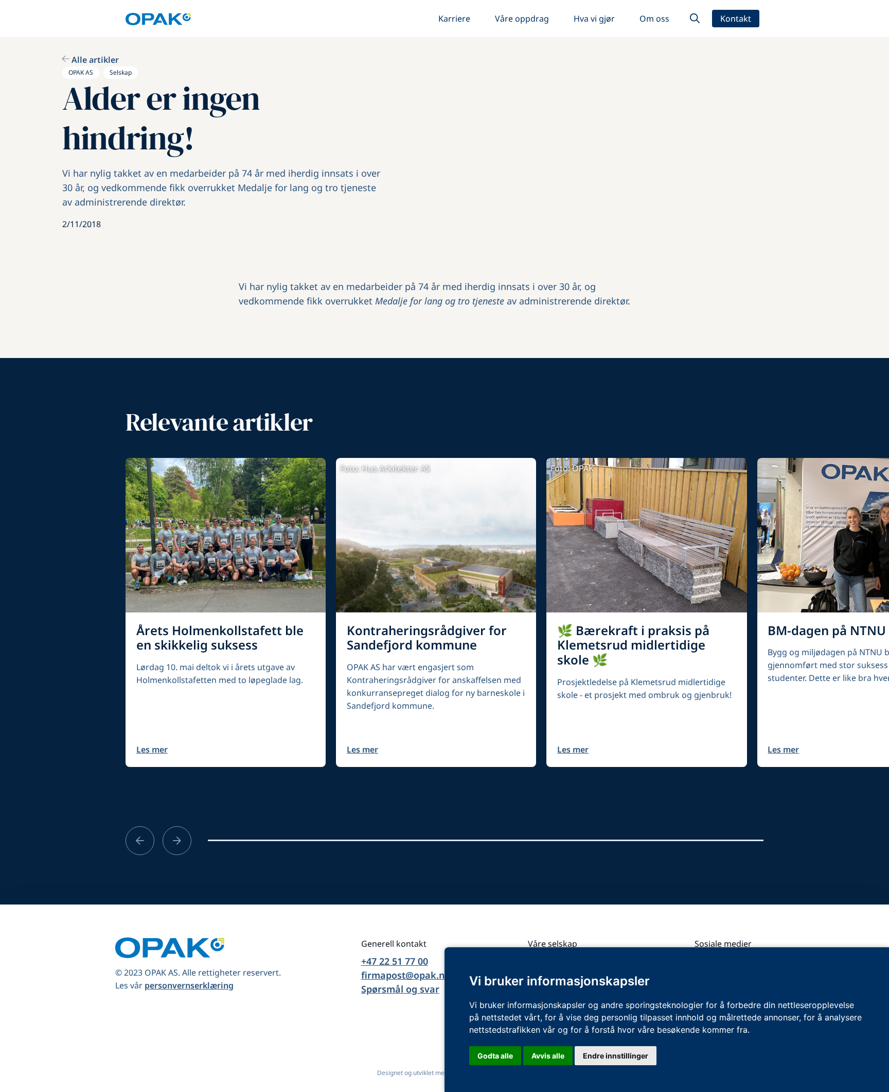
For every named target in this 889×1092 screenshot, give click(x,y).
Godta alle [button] (495, 1055)
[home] (158, 18)
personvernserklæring (189, 985)
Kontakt (735, 18)
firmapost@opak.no (406, 975)
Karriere (454, 18)
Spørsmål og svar (400, 989)
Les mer (152, 749)
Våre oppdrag (522, 18)
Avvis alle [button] (547, 1055)
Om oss (654, 18)
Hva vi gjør (594, 18)
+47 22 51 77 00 (394, 961)
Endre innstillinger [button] (615, 1055)
